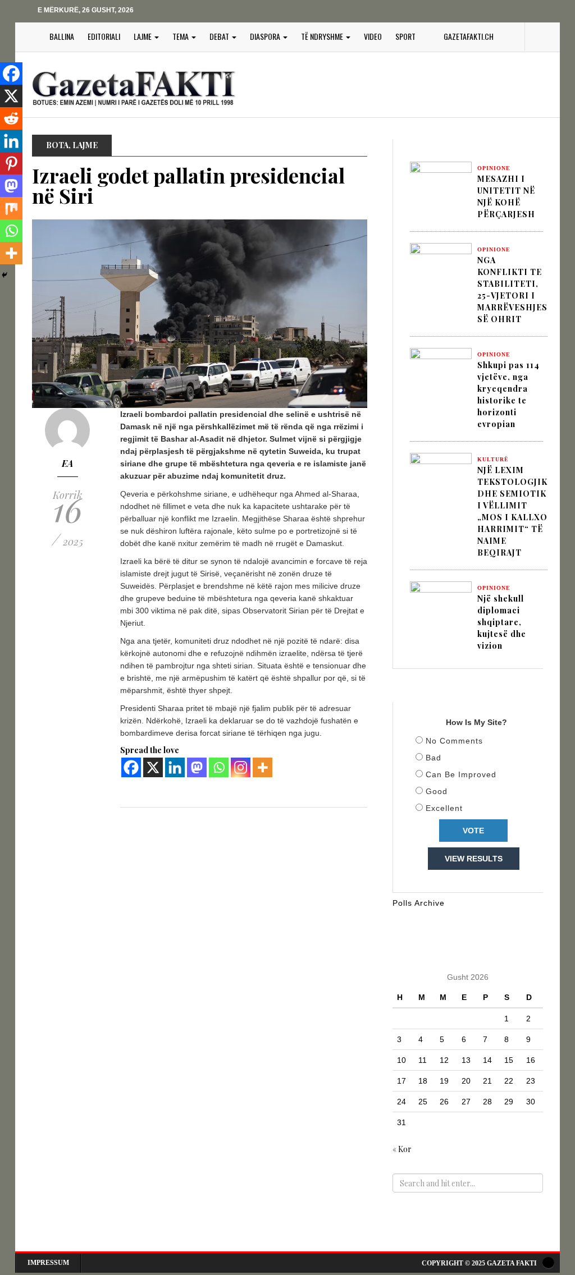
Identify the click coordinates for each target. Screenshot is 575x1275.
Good (437, 791)
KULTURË (493, 459)
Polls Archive (419, 902)
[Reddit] (11, 118)
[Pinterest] (11, 163)
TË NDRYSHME (323, 36)
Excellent (444, 808)
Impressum (48, 1263)
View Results (474, 858)
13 (466, 1060)
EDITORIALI (104, 36)
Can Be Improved (461, 774)
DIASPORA (266, 36)
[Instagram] (240, 767)
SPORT (405, 36)
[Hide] (4, 274)
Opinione (493, 168)
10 (401, 1060)
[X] (153, 767)
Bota (57, 145)
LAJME (143, 36)
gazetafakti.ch (469, 36)
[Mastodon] (197, 767)
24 (401, 1101)
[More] (262, 767)
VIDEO (373, 36)
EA (67, 463)
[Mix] (11, 208)
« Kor (402, 1149)
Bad (433, 757)
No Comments (454, 740)
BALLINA (61, 36)
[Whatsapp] (219, 767)
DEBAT (220, 36)
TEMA (181, 36)
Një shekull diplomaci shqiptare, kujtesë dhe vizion (501, 622)
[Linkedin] (175, 767)
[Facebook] (131, 767)
